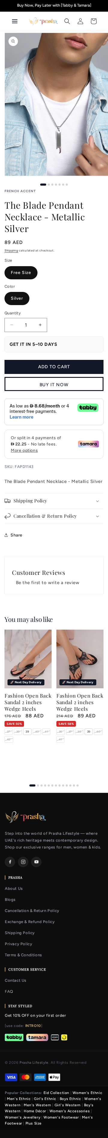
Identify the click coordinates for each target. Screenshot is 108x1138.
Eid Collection (56, 1093)
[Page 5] (49, 785)
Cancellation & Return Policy (32, 910)
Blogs (10, 899)
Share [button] (16, 535)
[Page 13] (77, 785)
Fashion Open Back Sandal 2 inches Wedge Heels (27, 702)
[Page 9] (63, 785)
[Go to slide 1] (43, 185)
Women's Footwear (61, 1117)
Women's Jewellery (22, 1117)
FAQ (9, 991)
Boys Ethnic (70, 1099)
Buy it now (54, 384)
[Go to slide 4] (56, 185)
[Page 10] (67, 785)
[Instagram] (23, 862)
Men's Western (37, 1105)
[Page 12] (74, 785)
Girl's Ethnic (45, 1099)
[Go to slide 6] (63, 185)
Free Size (21, 272)
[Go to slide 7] (67, 185)
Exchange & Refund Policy (30, 921)
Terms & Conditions (23, 955)
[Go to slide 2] (49, 185)
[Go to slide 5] (59, 185)
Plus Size (34, 1123)
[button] (67, 21)
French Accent (19, 191)
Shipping (11, 250)
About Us (14, 888)
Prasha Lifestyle (34, 1062)
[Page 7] (56, 785)
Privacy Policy (18, 944)
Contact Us (15, 980)
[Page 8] (59, 785)
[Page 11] (70, 785)
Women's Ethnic (87, 1093)
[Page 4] (45, 785)
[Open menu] (17, 21)
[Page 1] (32, 785)
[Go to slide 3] (52, 185)
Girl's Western (68, 1105)
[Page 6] (52, 785)
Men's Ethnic (19, 1099)
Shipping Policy (20, 933)
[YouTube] (36, 862)
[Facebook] (10, 862)
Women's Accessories (70, 1111)
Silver (17, 298)
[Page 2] (38, 785)
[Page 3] (41, 785)
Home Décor (35, 1111)
